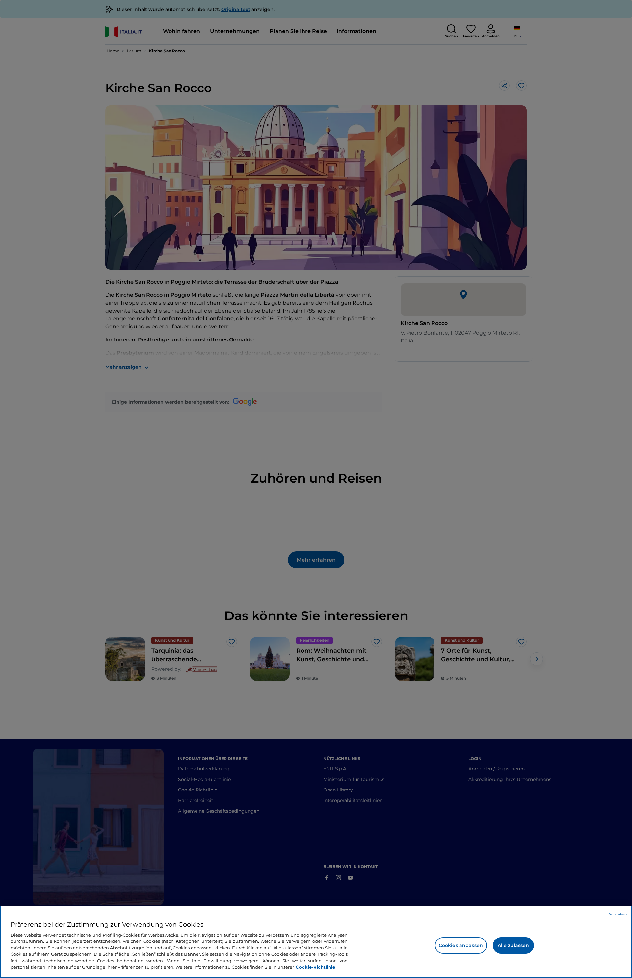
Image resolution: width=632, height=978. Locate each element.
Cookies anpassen (461, 945)
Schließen (618, 914)
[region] (316, 942)
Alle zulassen (513, 945)
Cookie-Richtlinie (315, 966)
